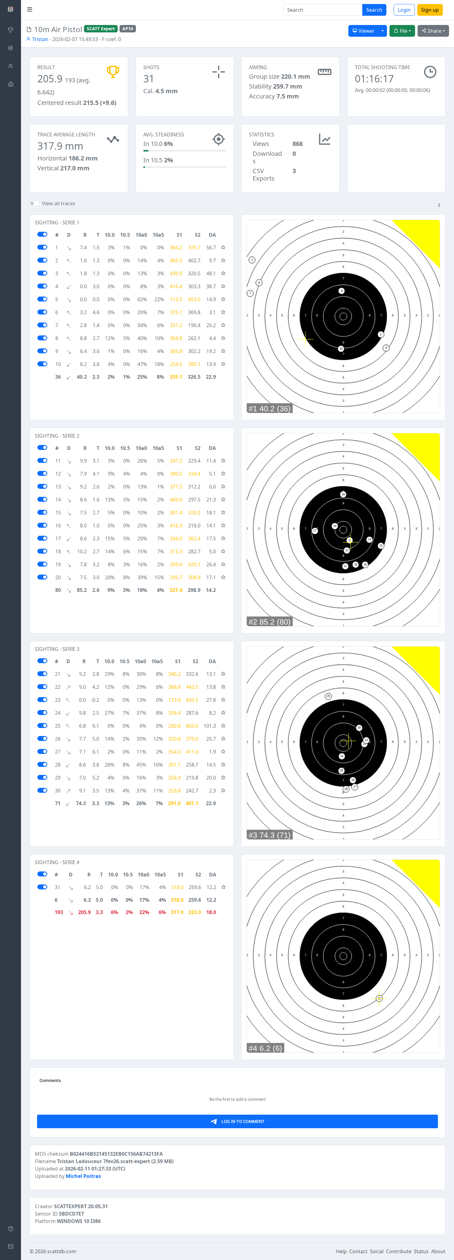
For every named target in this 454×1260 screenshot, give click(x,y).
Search (374, 9)
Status (421, 1251)
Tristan (39, 39)
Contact (358, 1251)
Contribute (398, 1251)
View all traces (58, 203)
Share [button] (434, 30)
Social (377, 1251)
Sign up (430, 9)
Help (341, 1251)
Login (404, 9)
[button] (438, 205)
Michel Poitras (83, 1176)
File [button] (402, 30)
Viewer (366, 30)
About (438, 1251)
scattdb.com (61, 1251)
